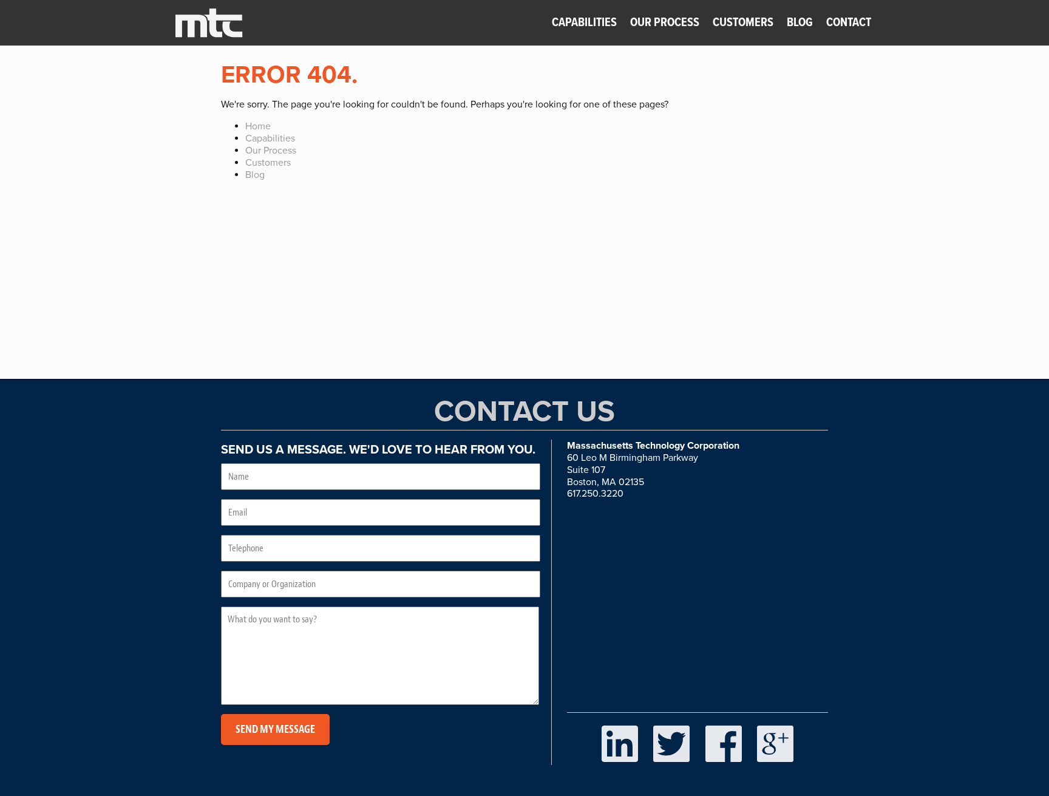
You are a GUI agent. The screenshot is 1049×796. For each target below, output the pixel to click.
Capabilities (584, 23)
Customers (743, 23)
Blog (800, 23)
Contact (848, 23)
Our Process (666, 23)
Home (258, 126)
